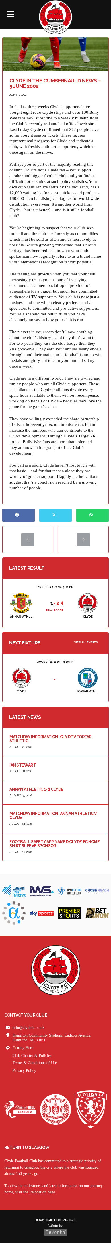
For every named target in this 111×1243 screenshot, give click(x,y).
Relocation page (42, 1192)
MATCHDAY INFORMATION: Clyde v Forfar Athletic (50, 739)
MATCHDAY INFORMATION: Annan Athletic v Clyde (53, 815)
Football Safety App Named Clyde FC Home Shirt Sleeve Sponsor (54, 844)
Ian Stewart (22, 765)
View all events (86, 642)
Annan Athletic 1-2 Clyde (36, 789)
